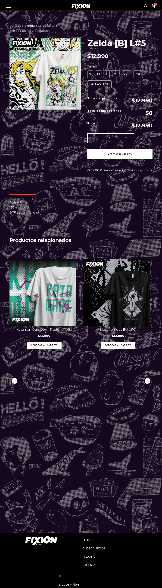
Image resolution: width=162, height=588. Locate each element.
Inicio (13, 31)
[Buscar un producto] (146, 6)
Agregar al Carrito (120, 154)
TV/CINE (89, 556)
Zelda (149, 170)
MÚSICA (89, 565)
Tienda (29, 26)
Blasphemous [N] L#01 (118, 329)
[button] (147, 381)
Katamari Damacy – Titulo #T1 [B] (44, 329)
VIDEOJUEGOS (94, 548)
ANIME (88, 540)
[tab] (22, 191)
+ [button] (126, 137)
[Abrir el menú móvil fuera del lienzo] (8, 6)
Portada (15, 26)
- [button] (95, 137)
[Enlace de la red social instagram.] (60, 575)
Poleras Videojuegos (35, 31)
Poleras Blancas (112, 170)
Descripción (22, 190)
